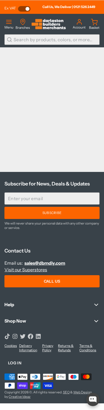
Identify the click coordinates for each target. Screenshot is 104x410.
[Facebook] (30, 336)
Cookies (10, 346)
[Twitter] (23, 336)
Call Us (52, 281)
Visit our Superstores (25, 269)
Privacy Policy (47, 348)
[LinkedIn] (38, 336)
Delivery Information (28, 348)
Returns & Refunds (65, 348)
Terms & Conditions (87, 348)
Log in (14, 362)
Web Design (82, 392)
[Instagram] (15, 336)
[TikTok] (7, 336)
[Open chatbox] (93, 399)
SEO (66, 392)
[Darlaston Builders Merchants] (48, 24)
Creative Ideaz (20, 396)
